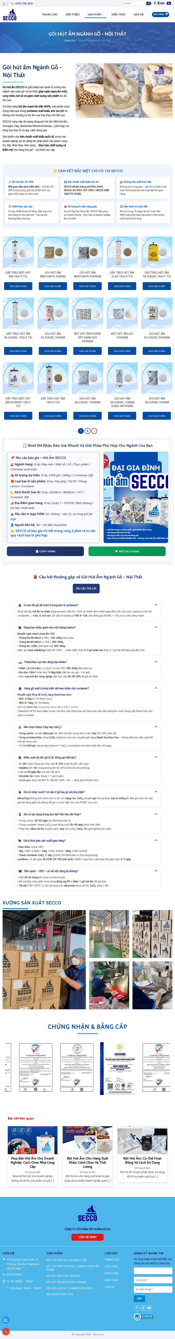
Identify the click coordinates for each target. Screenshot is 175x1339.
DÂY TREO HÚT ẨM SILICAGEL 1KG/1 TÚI (157, 274)
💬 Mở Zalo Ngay (127, 551)
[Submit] (148, 3)
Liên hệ (139, 14)
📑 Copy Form (45, 551)
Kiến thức (119, 14)
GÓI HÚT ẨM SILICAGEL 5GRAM (157, 400)
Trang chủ (69, 41)
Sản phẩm (95, 14)
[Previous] (5, 1073)
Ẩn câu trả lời (86, 588)
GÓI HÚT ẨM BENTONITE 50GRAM (87, 274)
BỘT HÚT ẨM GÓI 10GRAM (122, 335)
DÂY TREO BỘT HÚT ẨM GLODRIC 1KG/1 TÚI (18, 402)
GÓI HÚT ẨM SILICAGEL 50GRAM (157, 335)
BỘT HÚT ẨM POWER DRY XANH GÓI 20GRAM (87, 337)
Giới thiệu (72, 14)
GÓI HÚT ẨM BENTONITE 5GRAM (52, 274)
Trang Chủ (50, 14)
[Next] (170, 1073)
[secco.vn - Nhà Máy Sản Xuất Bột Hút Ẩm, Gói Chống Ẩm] (11, 14)
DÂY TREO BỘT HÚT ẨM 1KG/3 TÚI (18, 274)
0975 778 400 (24, 3)
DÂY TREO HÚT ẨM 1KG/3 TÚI (53, 400)
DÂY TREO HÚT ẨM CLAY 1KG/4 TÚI (122, 274)
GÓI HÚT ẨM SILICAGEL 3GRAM (53, 335)
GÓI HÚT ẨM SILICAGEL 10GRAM (87, 400)
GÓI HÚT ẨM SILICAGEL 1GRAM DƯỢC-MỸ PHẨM (122, 402)
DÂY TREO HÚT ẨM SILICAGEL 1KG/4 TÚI (18, 335)
